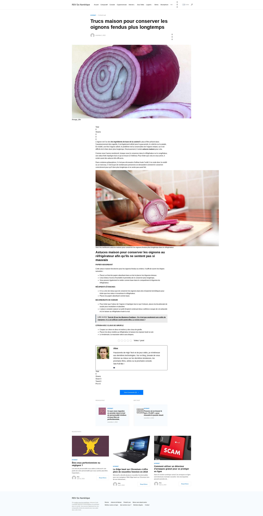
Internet (93, 15)
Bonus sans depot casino (140, 502)
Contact (147, 505)
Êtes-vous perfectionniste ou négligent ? (86, 464)
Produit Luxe (127, 502)
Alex (78, 477)
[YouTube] (114, 367)
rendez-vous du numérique (81, 502)
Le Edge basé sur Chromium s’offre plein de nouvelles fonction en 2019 (130, 470)
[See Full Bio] (124, 363)
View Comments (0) (130, 392)
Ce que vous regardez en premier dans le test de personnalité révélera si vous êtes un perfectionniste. (116, 415)
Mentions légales (138, 505)
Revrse (107, 502)
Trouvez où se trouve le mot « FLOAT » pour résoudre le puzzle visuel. (154, 413)
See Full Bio (118, 364)
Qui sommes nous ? (125, 505)
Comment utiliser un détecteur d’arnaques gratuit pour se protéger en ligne (171, 469)
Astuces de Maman (116, 502)
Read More (102, 478)
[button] (185, 5)
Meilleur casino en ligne (111, 505)
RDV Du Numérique (81, 4)
